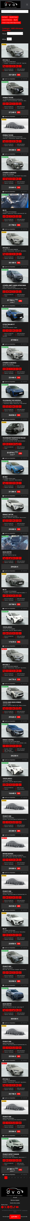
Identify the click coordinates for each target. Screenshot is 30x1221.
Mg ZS (15, 20)
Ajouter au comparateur (9, 78)
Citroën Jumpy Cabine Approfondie (11, 22)
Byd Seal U (5, 17)
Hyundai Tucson (14, 17)
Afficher (4, 39)
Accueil (15, 1197)
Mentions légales (15, 1200)
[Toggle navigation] (27, 4)
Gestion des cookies (15, 1203)
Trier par (4, 33)
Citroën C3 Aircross (7, 20)
